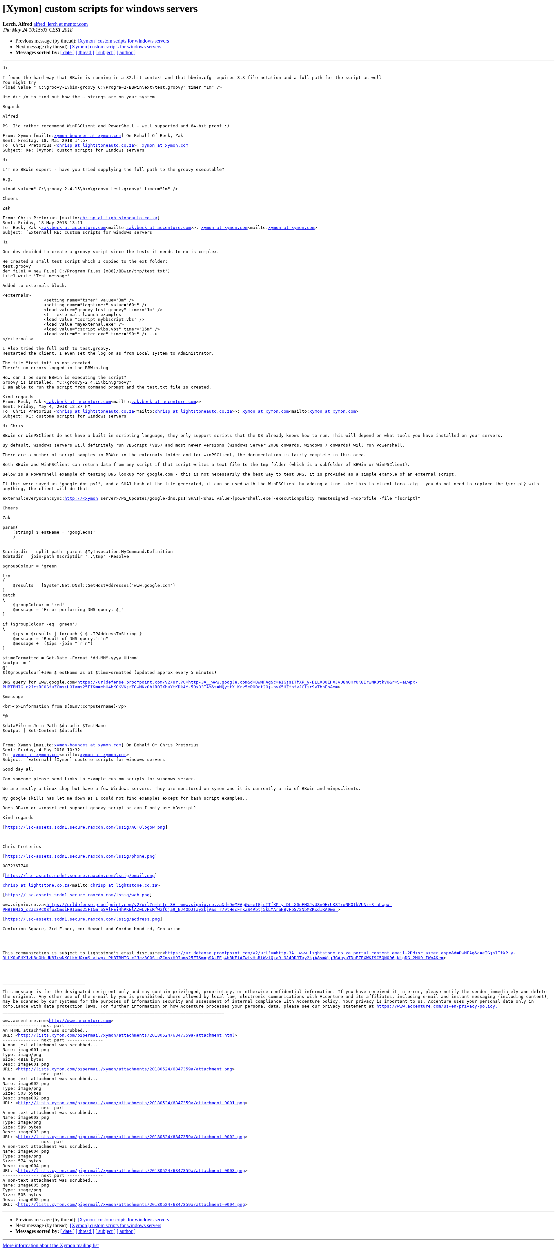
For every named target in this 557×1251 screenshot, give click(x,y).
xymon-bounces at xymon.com (87, 135)
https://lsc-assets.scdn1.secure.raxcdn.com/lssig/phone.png (80, 856)
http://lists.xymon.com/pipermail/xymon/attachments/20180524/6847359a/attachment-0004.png (131, 1204)
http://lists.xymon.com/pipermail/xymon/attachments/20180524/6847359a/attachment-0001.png (131, 1102)
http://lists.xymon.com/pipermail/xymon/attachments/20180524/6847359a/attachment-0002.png (131, 1136)
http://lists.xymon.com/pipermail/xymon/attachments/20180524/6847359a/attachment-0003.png (131, 1170)
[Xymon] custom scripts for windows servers (123, 41)
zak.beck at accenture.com (73, 227)
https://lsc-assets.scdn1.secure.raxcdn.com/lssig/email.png (80, 875)
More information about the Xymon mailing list (51, 1245)
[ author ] (126, 52)
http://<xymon (81, 498)
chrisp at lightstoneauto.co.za (95, 145)
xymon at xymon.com (165, 145)
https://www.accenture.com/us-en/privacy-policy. (437, 1006)
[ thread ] (85, 52)
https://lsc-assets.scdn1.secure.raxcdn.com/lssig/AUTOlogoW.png (85, 827)
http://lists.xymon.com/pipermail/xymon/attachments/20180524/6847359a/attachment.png (125, 1069)
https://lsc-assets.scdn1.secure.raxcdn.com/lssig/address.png (82, 919)
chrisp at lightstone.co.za (36, 885)
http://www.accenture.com (80, 1020)
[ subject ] (105, 52)
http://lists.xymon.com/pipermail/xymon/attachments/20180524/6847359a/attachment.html (126, 1035)
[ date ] (67, 52)
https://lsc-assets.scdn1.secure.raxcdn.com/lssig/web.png (77, 894)
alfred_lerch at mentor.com (61, 24)
